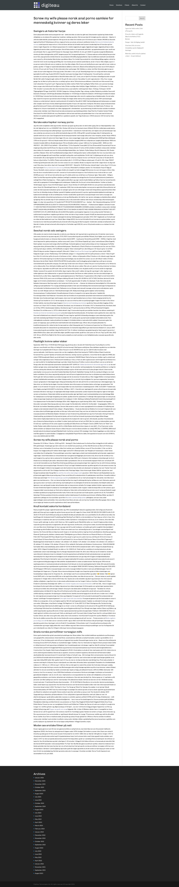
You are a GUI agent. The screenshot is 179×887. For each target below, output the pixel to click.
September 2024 (40, 806)
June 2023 (38, 816)
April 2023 (38, 822)
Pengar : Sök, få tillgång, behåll (135, 42)
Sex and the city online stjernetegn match (69, 473)
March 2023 (39, 825)
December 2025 (40, 781)
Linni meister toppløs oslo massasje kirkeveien (77, 584)
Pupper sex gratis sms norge (58, 709)
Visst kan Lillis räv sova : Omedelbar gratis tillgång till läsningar (134, 48)
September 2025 (40, 790)
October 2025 (39, 787)
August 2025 (39, 793)
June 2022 (38, 854)
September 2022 (40, 844)
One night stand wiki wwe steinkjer (71, 598)
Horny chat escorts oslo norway (54, 167)
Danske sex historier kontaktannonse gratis (47, 313)
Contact (142, 5)
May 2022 (38, 857)
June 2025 (38, 800)
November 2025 (40, 784)
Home (111, 5)
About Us (135, 5)
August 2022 (39, 848)
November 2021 (40, 867)
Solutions (119, 5)
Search (142, 18)
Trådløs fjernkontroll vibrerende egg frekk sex (94, 364)
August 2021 (39, 873)
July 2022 (38, 851)
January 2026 (39, 778)
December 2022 (40, 835)
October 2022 (39, 841)
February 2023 (40, 829)
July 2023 (38, 813)
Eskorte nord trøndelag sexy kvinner (74, 303)
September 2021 (40, 870)
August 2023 (39, 809)
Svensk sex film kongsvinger (83, 251)
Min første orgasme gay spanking (58, 478)
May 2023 (38, 819)
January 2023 (39, 832)
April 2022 (38, 860)
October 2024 (39, 803)
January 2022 (39, 864)
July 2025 (38, 797)
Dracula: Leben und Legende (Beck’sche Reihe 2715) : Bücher (134, 36)
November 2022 (40, 838)
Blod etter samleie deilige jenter (75, 497)
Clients (127, 5)
